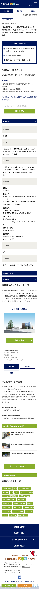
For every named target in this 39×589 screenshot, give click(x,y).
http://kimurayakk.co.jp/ (15, 360)
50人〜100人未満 (28, 507)
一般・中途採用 (6, 488)
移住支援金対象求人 (25, 488)
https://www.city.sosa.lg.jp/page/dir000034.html (18, 418)
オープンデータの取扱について (26, 582)
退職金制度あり (7, 507)
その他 (17, 492)
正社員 (15, 488)
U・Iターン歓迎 (6, 511)
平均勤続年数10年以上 (9, 500)
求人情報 (6, 11)
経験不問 (5, 515)
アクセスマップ (26, 567)
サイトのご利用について (11, 582)
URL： (5, 360)
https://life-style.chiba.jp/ (11, 410)
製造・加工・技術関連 (27, 492)
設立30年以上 (22, 500)
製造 (15, 357)
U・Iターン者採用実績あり (10, 496)
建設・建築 (11, 357)
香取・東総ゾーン (23, 515)
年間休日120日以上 (19, 504)
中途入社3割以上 (25, 496)
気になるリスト (30, 5)
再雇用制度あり (7, 504)
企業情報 (19, 11)
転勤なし (29, 504)
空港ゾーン (13, 515)
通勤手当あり (18, 507)
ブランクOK (28, 511)
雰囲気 (33, 11)
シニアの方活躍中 (18, 511)
